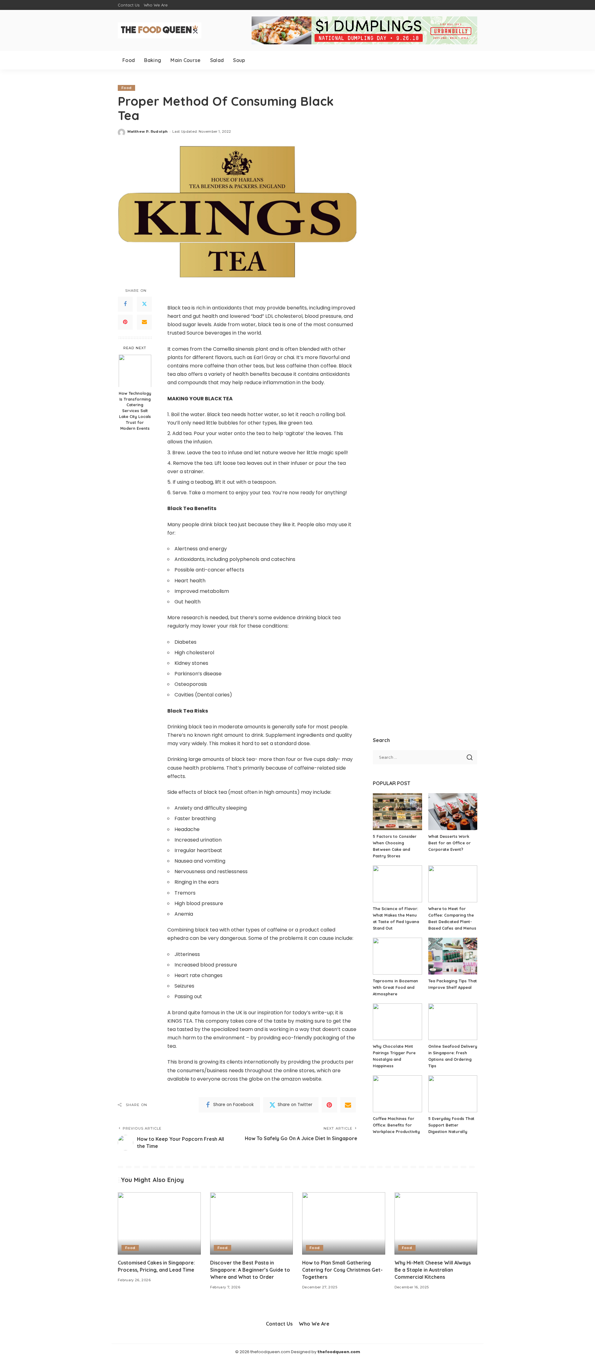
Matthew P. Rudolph (147, 131)
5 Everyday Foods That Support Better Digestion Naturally (451, 1125)
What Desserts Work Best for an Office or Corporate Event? (449, 843)
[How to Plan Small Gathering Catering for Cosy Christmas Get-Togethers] (343, 1223)
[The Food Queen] (159, 30)
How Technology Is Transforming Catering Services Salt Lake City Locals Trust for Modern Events (135, 410)
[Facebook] (125, 303)
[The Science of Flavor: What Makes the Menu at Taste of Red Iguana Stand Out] (397, 883)
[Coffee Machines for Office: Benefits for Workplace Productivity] (397, 1093)
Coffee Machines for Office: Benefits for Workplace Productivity (396, 1125)
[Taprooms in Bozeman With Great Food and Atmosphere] (397, 956)
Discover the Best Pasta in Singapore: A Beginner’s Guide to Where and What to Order (250, 1270)
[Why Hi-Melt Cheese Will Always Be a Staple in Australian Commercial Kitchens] (436, 1223)
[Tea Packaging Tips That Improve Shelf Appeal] (452, 956)
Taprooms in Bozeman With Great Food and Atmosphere (395, 987)
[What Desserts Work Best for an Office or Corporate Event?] (452, 811)
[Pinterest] (125, 321)
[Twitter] (144, 303)
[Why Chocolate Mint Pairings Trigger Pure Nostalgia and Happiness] (397, 1021)
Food (126, 88)
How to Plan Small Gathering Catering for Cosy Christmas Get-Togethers (342, 1270)
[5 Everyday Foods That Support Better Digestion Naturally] (452, 1093)
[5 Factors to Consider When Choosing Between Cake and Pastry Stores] (397, 811)
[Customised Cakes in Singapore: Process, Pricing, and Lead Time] (159, 1223)
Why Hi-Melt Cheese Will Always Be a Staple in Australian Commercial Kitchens (432, 1270)
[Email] (144, 321)
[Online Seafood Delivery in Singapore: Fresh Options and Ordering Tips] (452, 1021)
